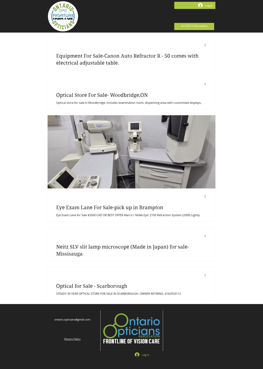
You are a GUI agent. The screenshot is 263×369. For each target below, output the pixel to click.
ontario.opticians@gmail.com (72, 319)
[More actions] (206, 45)
